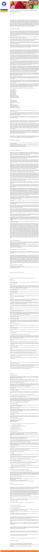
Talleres (2, 9)
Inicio (29, 0)
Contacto (37, 0)
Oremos (2, 11)
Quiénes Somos (33, 0)
